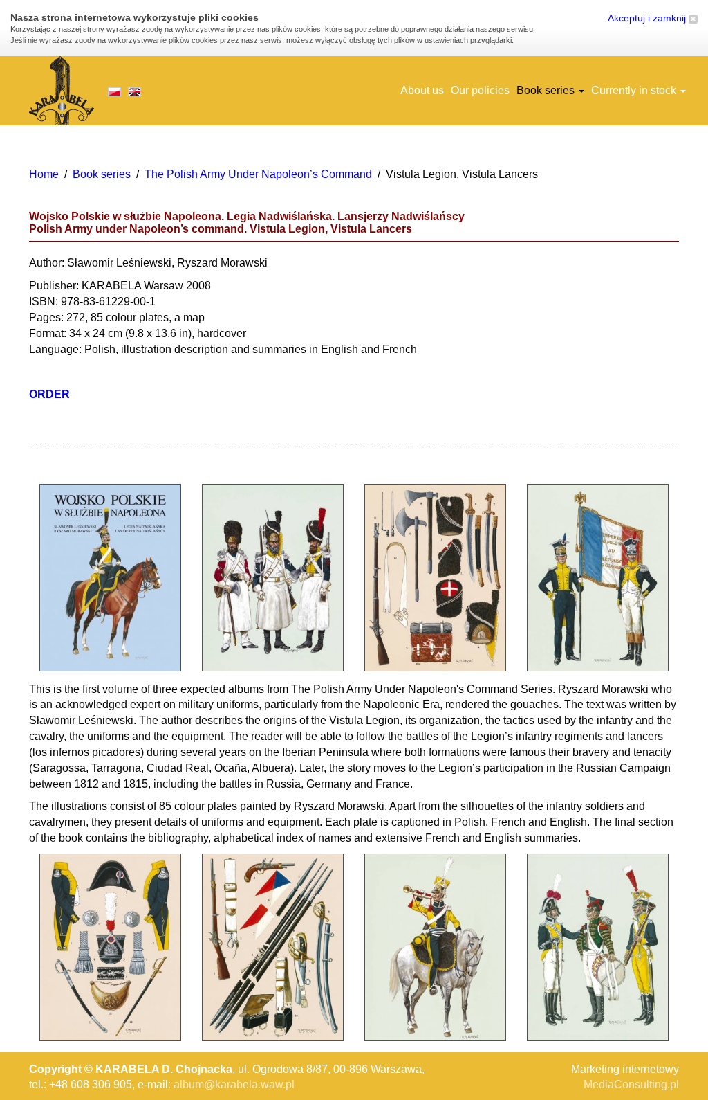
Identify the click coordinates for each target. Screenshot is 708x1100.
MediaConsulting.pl (631, 1084)
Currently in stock (635, 90)
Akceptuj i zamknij (648, 18)
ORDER (49, 394)
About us (422, 90)
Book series (546, 90)
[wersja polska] (114, 91)
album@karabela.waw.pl (234, 1084)
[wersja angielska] (134, 91)
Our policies (480, 90)
